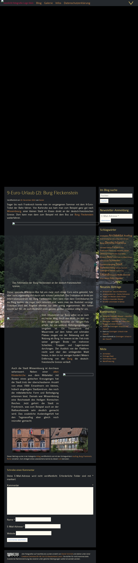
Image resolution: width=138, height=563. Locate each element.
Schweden (114, 260)
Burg (69, 358)
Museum (103, 257)
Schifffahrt (124, 257)
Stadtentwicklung (107, 267)
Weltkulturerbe (123, 275)
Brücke (126, 239)
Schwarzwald (104, 261)
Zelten (112, 278)
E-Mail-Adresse (15, 526)
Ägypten (119, 278)
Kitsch (119, 254)
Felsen (116, 247)
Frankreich (87, 456)
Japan (126, 250)
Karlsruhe (113, 254)
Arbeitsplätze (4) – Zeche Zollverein (116, 294)
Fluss (122, 248)
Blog (39, 3)
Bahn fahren (112, 239)
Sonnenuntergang (107, 264)
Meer (124, 254)
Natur (110, 257)
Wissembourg (14, 211)
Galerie (48, 3)
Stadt (119, 264)
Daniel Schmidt (67, 554)
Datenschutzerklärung (77, 3)
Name (11, 519)
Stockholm (124, 268)
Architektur (116, 235)
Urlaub (105, 274)
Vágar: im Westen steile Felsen (114, 297)
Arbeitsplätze (104, 236)
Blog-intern (119, 239)
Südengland (104, 271)
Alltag (38, 456)
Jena (102, 253)
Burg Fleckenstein (84, 214)
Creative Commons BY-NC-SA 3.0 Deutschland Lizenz (42, 556)
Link (60, 459)
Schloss (130, 257)
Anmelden (107, 354)
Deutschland (114, 243)
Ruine (9, 459)
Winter (102, 278)
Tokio (117, 270)
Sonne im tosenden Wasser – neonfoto (117, 316)
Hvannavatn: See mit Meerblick (115, 292)
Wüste (106, 278)
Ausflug (75, 456)
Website (11, 533)
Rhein (115, 257)
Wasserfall (113, 275)
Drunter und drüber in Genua (113, 302)
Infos (58, 3)
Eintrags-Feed (108, 356)
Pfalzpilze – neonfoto (110, 321)
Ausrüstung (104, 239)
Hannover (112, 251)
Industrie (120, 251)
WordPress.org (108, 361)
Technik (112, 271)
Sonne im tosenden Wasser (113, 299)
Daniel (41, 200)
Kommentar (50, 485)
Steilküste (118, 268)
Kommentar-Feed (109, 359)
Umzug (121, 270)
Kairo (107, 254)
